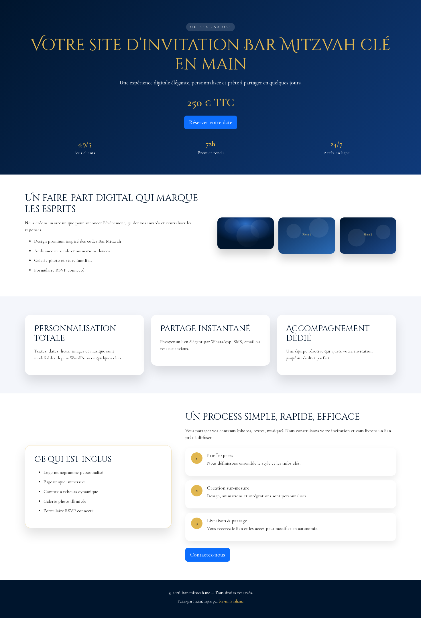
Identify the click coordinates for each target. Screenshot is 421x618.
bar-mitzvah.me (231, 601)
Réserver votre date (210, 122)
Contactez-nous (207, 554)
